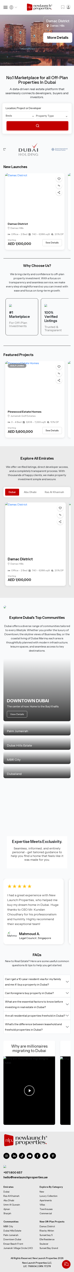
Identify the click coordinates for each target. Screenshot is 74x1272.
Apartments (46, 1200)
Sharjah (7, 1213)
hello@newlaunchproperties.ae (25, 1177)
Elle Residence (47, 1239)
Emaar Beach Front (13, 1243)
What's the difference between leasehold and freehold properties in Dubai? (33, 1026)
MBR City (8, 1226)
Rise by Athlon (47, 1230)
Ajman (6, 1209)
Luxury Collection (48, 1196)
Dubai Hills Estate (12, 1230)
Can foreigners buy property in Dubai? (29, 993)
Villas (42, 1204)
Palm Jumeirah (10, 1235)
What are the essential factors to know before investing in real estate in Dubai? (34, 1004)
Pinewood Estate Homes (24, 411)
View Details (17, 714)
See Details (52, 242)
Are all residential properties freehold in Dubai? (35, 1015)
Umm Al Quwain (11, 1204)
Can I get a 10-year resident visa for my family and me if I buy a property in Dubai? (33, 981)
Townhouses (46, 1209)
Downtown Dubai (12, 1239)
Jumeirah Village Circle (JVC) (18, 1248)
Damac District (18, 223)
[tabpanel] (37, 40)
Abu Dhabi (30, 492)
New (42, 1191)
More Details (57, 38)
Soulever (44, 1243)
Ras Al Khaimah (54, 492)
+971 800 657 (12, 1172)
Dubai (12, 492)
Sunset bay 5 (46, 1235)
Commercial (46, 1213)
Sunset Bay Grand (49, 1248)
